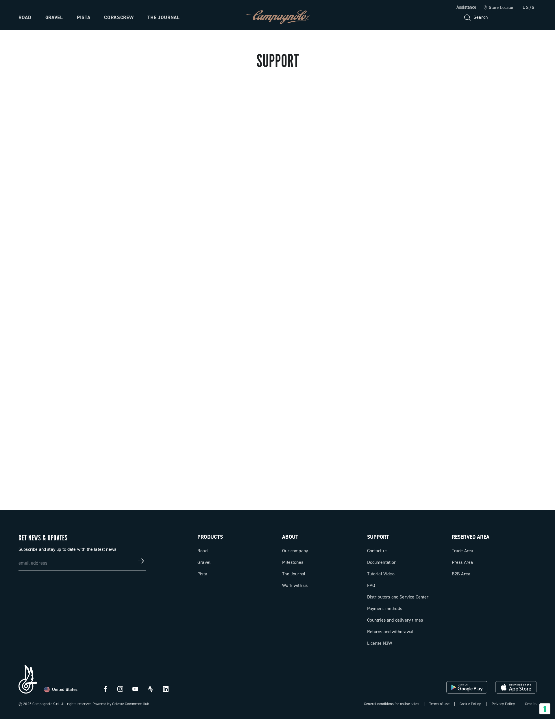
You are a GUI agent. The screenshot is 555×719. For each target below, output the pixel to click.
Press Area (462, 562)
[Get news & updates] (141, 561)
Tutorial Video (381, 574)
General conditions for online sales (391, 703)
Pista (83, 17)
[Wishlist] (504, 17)
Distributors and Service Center (398, 597)
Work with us (295, 585)
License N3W (379, 643)
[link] (498, 7)
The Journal (163, 17)
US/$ (529, 7)
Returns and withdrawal (390, 632)
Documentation (382, 562)
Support (378, 536)
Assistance (466, 7)
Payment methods (384, 608)
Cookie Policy (470, 703)
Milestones (292, 562)
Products (210, 536)
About (290, 536)
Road (25, 17)
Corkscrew (119, 17)
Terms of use (439, 703)
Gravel (54, 17)
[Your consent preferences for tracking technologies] (544, 708)
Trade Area (462, 551)
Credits (530, 703)
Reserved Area (470, 536)
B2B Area (461, 574)
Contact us (377, 551)
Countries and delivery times (395, 620)
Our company (295, 551)
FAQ (371, 585)
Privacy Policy (503, 703)
